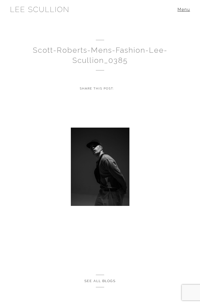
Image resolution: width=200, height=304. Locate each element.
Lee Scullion (40, 9)
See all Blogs (100, 281)
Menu (184, 9)
